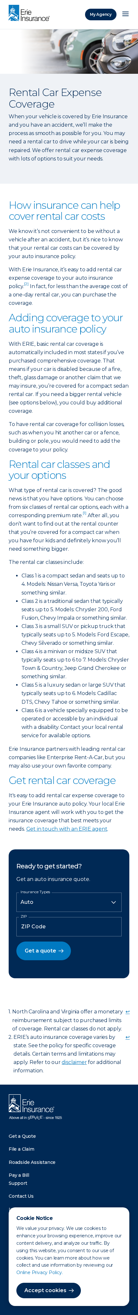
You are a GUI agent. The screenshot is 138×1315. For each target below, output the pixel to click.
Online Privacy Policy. (39, 1272)
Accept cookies (45, 1290)
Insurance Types (35, 892)
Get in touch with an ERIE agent (67, 829)
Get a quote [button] (40, 951)
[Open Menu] (125, 14)
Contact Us (21, 1196)
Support (18, 1183)
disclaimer (74, 1062)
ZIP (24, 916)
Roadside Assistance (32, 1162)
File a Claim (21, 1149)
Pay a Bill (19, 1175)
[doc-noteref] (26, 286)
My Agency (101, 14)
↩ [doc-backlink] (127, 1012)
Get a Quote (22, 1136)
